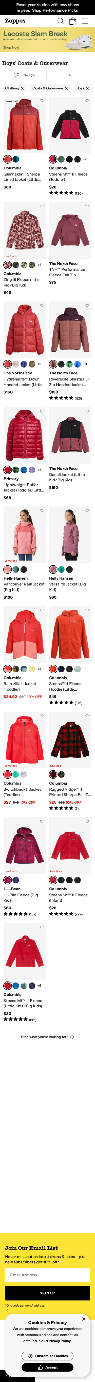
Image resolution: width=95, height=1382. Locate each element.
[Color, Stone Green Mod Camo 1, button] (61, 774)
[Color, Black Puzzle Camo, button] (16, 265)
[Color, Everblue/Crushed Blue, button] (24, 669)
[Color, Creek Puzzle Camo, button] (32, 265)
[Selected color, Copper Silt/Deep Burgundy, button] (53, 364)
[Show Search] (60, 21)
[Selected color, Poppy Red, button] (8, 774)
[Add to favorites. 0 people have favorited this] (42, 101)
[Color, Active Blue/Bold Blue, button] (77, 364)
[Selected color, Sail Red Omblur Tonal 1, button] (53, 774)
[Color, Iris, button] (32, 470)
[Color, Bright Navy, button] (16, 880)
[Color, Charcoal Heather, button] (77, 880)
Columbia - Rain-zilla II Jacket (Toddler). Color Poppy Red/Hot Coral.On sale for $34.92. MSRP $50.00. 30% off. (25, 656)
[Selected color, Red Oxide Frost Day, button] (8, 265)
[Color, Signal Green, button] (61, 569)
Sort (70, 75)
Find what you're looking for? (44, 1037)
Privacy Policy (59, 1341)
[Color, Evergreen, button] (16, 470)
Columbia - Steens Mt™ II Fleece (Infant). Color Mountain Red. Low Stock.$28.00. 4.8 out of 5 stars (70, 867)
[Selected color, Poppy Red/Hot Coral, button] (8, 669)
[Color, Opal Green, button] (16, 569)
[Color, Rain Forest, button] (61, 159)
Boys (80, 88)
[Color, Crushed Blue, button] (77, 669)
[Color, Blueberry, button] (24, 470)
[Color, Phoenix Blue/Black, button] (16, 159)
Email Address (23, 1275)
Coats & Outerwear (47, 88)
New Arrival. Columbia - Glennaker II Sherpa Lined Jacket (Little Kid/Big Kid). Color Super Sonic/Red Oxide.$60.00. (25, 146)
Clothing (12, 88)
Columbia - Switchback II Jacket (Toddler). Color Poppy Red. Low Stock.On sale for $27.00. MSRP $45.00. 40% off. (25, 761)
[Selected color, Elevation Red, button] (8, 364)
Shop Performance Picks (55, 10)
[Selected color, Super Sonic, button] (53, 669)
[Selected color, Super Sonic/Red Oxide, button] (8, 159)
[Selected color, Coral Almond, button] (8, 569)
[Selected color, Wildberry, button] (53, 569)
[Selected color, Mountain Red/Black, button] (53, 159)
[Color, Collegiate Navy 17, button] (32, 986)
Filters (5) (28, 75)
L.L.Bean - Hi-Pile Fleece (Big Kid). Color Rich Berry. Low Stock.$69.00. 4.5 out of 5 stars (25, 867)
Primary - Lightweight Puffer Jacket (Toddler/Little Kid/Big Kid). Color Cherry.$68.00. (25, 454)
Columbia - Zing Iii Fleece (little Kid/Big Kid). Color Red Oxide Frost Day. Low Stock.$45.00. (25, 248)
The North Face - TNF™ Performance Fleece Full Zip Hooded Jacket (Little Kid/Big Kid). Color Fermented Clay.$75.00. (70, 248)
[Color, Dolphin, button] (16, 774)
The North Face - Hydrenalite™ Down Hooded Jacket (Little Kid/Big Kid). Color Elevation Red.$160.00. (25, 351)
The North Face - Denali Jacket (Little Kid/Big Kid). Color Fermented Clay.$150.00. (70, 454)
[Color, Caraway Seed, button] (32, 364)
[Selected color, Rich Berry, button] (8, 880)
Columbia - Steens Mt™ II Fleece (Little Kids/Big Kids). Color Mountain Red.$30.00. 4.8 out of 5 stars (25, 973)
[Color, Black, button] (69, 159)
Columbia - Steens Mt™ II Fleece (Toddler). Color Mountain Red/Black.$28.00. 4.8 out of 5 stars (70, 146)
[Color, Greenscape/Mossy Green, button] (16, 669)
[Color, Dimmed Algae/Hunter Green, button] (69, 364)
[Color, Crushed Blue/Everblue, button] (24, 986)
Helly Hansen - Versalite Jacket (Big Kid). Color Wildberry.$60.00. (70, 553)
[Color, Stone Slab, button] (16, 364)
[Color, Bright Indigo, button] (16, 986)
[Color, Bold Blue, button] (24, 364)
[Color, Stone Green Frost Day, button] (24, 265)
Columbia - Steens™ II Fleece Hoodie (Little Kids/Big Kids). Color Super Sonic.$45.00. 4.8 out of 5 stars (70, 656)
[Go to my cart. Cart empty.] (73, 21)
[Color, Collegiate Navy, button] (77, 159)
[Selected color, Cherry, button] (8, 470)
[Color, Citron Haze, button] (32, 669)
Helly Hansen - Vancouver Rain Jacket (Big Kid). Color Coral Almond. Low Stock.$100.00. (25, 553)
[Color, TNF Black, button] (61, 364)
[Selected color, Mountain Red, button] (53, 880)
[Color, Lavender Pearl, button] (24, 774)
